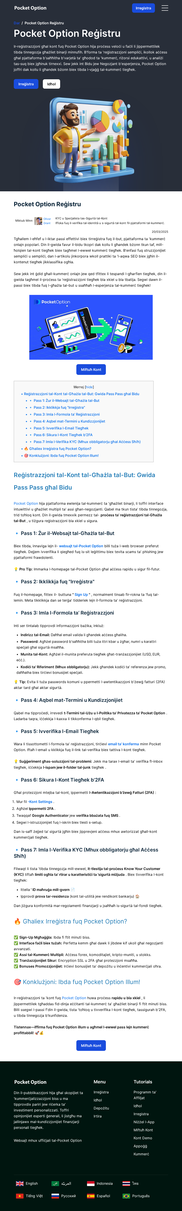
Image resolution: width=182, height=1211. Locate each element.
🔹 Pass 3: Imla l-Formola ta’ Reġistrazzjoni (64, 414)
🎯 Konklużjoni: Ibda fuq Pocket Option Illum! (61, 455)
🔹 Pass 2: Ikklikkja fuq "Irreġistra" (56, 407)
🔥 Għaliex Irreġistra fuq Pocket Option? (57, 449)
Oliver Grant (47, 221)
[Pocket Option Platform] (30, 8)
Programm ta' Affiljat (145, 1095)
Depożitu (101, 1108)
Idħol (51, 84)
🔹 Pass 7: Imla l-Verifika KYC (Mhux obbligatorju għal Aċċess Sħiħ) (84, 442)
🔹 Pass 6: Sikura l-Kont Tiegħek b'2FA (60, 435)
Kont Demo (143, 1138)
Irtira (98, 1116)
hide (89, 387)
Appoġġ (140, 1146)
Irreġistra (26, 84)
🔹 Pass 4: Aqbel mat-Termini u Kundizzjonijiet (66, 421)
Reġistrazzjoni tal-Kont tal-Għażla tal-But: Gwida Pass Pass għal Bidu (81, 394)
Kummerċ (141, 1154)
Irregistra (143, 8)
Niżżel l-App (144, 1122)
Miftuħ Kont (91, 369)
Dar (17, 23)
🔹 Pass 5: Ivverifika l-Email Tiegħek (58, 428)
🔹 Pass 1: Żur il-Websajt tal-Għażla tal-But (63, 400)
